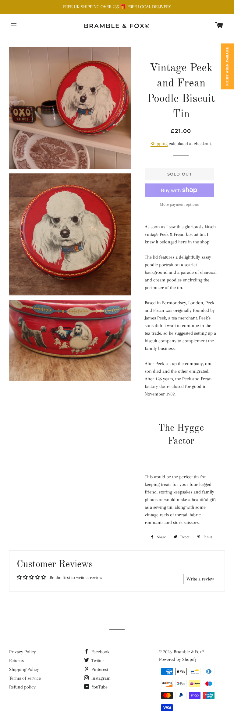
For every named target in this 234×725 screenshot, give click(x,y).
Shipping (159, 143)
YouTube (99, 687)
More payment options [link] (179, 204)
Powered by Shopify (178, 659)
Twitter (97, 660)
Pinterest (99, 669)
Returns (16, 660)
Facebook (99, 651)
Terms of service (25, 678)
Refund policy (22, 687)
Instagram (100, 678)
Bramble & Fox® (117, 26)
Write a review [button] (200, 579)
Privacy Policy (22, 651)
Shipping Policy (24, 669)
